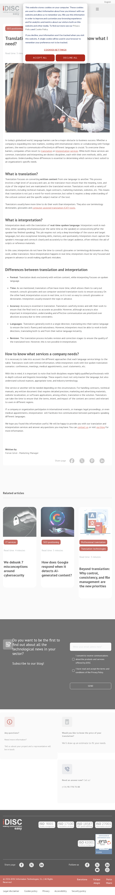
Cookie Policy (41, 29)
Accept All (40, 57)
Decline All (70, 57)
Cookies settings (55, 49)
